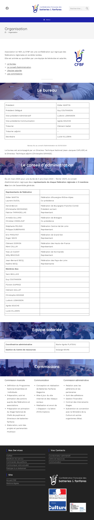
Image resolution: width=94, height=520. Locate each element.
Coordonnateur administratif (59, 456)
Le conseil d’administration (19, 67)
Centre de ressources (57, 459)
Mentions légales (12, 483)
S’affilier (9, 456)
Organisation (12, 32)
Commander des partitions (16, 462)
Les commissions (14, 74)
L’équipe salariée (14, 70)
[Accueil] (5, 32)
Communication (55, 462)
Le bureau (11, 64)
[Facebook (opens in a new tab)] (7, 8)
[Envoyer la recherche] (87, 8)
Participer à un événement (16, 468)
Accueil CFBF (11, 480)
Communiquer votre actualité (17, 465)
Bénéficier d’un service (14, 459)
